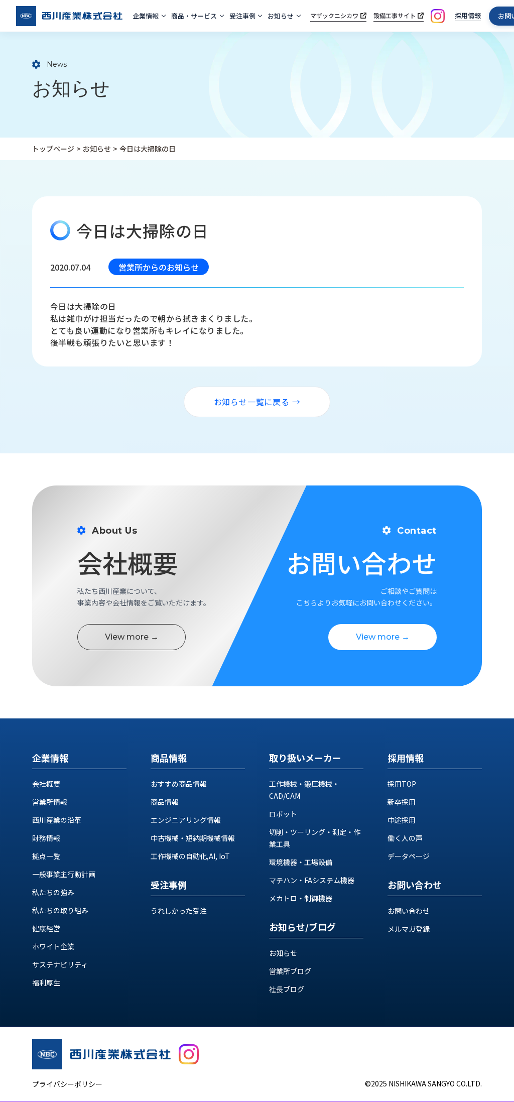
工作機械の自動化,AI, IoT (190, 856)
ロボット (283, 814)
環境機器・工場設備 (300, 862)
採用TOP (402, 784)
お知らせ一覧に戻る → (257, 402)
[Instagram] (438, 16)
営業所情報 (49, 802)
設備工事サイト (394, 15)
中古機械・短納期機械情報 (193, 838)
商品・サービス (194, 16)
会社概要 (46, 784)
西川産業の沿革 (56, 820)
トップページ (53, 149)
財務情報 (46, 838)
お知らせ (281, 16)
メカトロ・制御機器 (300, 898)
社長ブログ (286, 989)
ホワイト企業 (53, 946)
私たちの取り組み (60, 910)
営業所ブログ (290, 971)
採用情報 (468, 15)
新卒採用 (402, 802)
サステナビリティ (60, 964)
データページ (409, 856)
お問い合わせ (409, 911)
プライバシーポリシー (67, 1084)
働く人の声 (405, 838)
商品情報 (165, 802)
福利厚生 (46, 982)
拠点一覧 (46, 856)
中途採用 (402, 820)
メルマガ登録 (409, 929)
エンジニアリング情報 (186, 820)
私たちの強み (53, 892)
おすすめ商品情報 (179, 784)
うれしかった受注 (179, 911)
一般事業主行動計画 (63, 874)
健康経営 (46, 928)
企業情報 (146, 16)
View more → (132, 637)
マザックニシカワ (334, 15)
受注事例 (242, 16)
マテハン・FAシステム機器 (311, 880)
